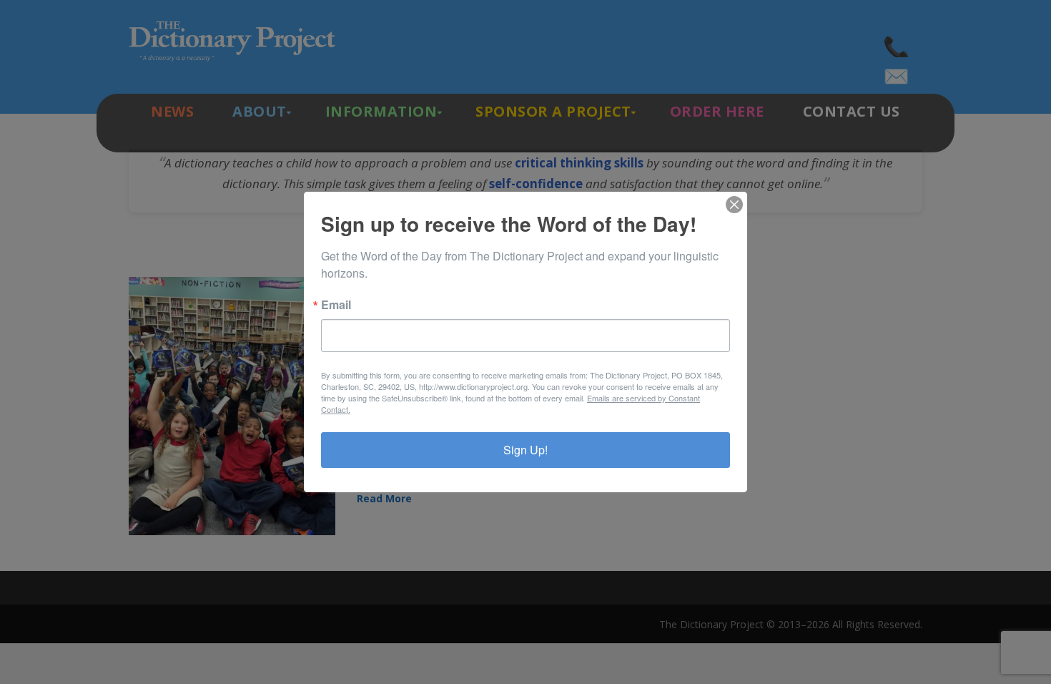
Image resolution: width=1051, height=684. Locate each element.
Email (336, 305)
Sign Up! (525, 449)
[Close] (734, 204)
